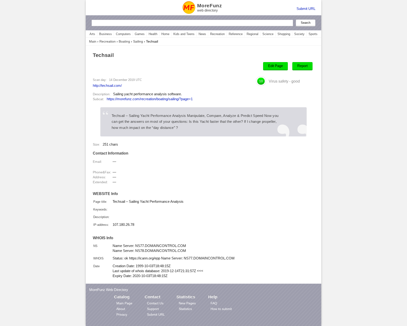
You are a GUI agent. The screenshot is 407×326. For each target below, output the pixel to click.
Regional (252, 34)
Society (299, 34)
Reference (236, 34)
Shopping (283, 34)
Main (92, 41)
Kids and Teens (184, 34)
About (120, 309)
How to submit (221, 309)
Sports (313, 34)
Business (105, 34)
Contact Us (155, 303)
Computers (123, 34)
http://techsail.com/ (107, 85)
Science (267, 34)
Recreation (217, 34)
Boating (124, 41)
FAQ (214, 303)
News (202, 34)
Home (165, 34)
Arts (92, 34)
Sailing (138, 41)
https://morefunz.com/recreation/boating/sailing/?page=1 (150, 99)
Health (153, 34)
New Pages (187, 303)
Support (153, 309)
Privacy (121, 314)
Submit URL (306, 9)
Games (140, 34)
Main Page (124, 303)
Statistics (185, 309)
